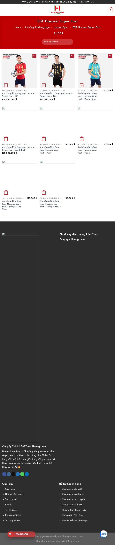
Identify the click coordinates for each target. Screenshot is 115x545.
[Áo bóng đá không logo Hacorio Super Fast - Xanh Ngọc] (95, 70)
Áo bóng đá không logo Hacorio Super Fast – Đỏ (18, 94)
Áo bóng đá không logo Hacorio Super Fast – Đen (56, 94)
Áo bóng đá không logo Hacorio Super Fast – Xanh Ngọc (87, 96)
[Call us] (22, 474)
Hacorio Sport (61, 27)
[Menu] (4, 9)
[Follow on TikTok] (13, 474)
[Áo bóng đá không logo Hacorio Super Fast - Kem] (57, 124)
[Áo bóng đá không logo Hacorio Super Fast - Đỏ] (19, 70)
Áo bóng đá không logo (37, 27)
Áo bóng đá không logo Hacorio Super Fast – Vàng (87, 150)
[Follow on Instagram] (9, 474)
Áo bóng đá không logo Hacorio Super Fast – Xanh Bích (18, 148)
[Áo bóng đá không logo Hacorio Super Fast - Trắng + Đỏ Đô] (57, 178)
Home (17, 27)
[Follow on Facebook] (4, 474)
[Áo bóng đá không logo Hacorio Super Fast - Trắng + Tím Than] (19, 178)
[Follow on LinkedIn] (27, 474)
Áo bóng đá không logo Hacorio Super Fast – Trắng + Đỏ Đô (51, 204)
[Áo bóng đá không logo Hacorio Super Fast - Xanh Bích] (19, 124)
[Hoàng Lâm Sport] (57, 10)
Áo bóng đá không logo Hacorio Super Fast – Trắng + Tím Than (11, 205)
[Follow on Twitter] (18, 474)
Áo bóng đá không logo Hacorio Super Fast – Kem (49, 150)
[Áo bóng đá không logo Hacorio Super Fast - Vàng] (95, 124)
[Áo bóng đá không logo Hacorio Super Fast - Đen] (57, 70)
